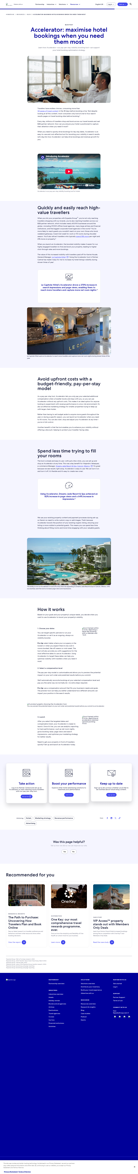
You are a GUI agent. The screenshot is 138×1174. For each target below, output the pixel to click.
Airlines (51, 1007)
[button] (24, 942)
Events (83, 1020)
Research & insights (88, 1007)
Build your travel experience (91, 990)
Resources (74, 4)
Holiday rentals (54, 1001)
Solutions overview (88, 984)
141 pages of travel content (48, 111)
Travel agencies (54, 1013)
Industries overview (56, 994)
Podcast (84, 1017)
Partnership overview (56, 984)
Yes (64, 851)
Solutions (62, 4)
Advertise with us (87, 993)
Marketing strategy (43, 818)
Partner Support (119, 997)
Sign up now (111, 795)
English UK (99, 4)
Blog (82, 1010)
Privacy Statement (11, 1172)
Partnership (39, 4)
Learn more (69, 795)
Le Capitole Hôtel (59, 257)
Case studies (85, 1013)
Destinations (53, 1010)
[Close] (134, 1167)
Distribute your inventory (90, 987)
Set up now (25, 796)
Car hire (51, 1020)
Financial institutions (56, 1023)
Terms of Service (24, 1172)
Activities (52, 1026)
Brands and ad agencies (57, 1004)
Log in (110, 4)
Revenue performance (64, 818)
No (73, 851)
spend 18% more (82, 236)
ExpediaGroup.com (120, 1013)
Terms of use (118, 1001)
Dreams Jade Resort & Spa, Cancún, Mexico (73, 466)
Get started (117, 984)
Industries (50, 4)
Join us (121, 4)
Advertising (30, 823)
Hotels (28, 818)
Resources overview (88, 1004)
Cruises (51, 1017)
